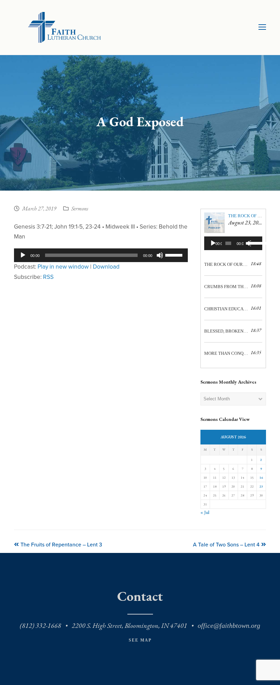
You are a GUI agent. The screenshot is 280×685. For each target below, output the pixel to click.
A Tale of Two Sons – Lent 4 (226, 544)
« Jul (204, 512)
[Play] (22, 255)
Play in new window (63, 266)
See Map (140, 640)
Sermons (79, 209)
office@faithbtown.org (229, 625)
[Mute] (159, 255)
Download (106, 266)
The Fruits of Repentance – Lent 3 (61, 544)
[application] (101, 255)
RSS (48, 277)
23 (261, 486)
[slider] (174, 254)
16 (261, 477)
